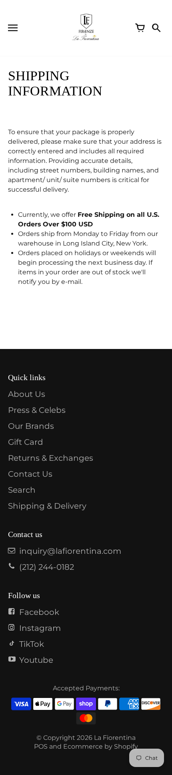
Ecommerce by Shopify (100, 746)
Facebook (39, 612)
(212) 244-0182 (46, 567)
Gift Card (25, 442)
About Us (26, 394)
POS (41, 746)
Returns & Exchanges (50, 458)
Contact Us (30, 474)
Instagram (40, 628)
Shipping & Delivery (47, 506)
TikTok (31, 644)
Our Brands (31, 426)
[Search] (156, 28)
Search (22, 490)
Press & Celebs (37, 410)
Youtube (36, 660)
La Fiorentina (115, 737)
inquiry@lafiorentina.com (70, 551)
